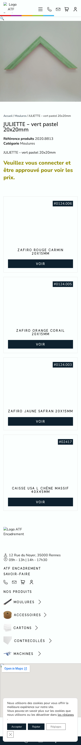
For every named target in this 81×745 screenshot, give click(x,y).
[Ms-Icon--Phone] (49, 9)
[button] (2, 18)
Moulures (20, 116)
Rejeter (36, 726)
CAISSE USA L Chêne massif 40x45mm (40, 490)
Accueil (8, 116)
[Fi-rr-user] (75, 9)
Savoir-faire (16, 574)
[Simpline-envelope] (58, 9)
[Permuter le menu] (40, 9)
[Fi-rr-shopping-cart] (67, 9)
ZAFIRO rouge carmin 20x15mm (40, 252)
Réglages (56, 726)
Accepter (16, 726)
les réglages (66, 715)
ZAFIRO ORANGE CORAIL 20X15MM (40, 332)
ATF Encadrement (22, 568)
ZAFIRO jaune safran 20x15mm (40, 411)
